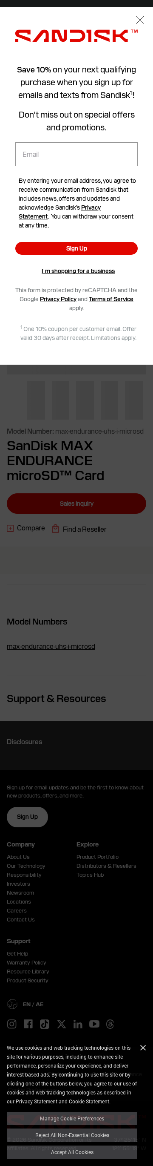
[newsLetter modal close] (140, 21)
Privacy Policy (58, 299)
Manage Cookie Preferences (72, 1118)
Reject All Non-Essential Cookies (72, 1134)
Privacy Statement (36, 1101)
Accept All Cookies (72, 1152)
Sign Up (76, 248)
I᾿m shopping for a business (78, 271)
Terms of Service (111, 299)
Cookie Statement (89, 1101)
